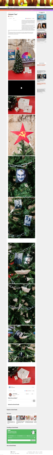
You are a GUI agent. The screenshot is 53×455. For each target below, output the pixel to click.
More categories (10, 437)
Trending (10, 8)
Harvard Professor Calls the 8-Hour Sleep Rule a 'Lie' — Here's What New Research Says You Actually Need (41, 71)
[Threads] (16, 453)
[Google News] (18, 453)
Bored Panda (13, 452)
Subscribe (33, 440)
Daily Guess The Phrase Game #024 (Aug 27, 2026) (41, 20)
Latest (12, 8)
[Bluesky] (15, 453)
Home (7, 8)
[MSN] (17, 453)
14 (38, 31)
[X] (14, 453)
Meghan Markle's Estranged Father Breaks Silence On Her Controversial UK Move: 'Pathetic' (41, 80)
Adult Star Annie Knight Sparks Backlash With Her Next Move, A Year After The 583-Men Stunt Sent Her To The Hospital (41, 40)
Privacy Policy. (11, 442)
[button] (34, 413)
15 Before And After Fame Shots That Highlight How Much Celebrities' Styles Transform (41, 30)
